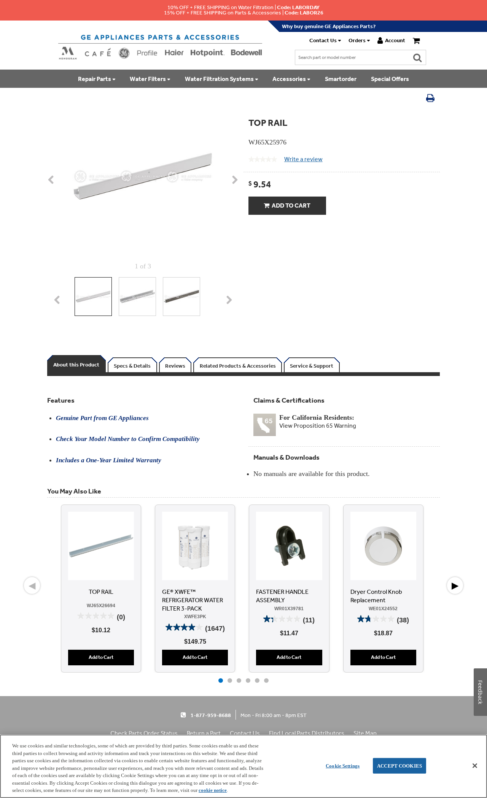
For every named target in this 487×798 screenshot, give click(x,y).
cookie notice (213, 790)
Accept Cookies (399, 765)
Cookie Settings (343, 765)
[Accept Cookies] (474, 765)
